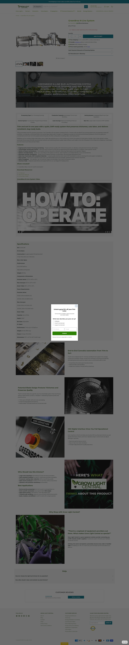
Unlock (64, 333)
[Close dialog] (76, 306)
